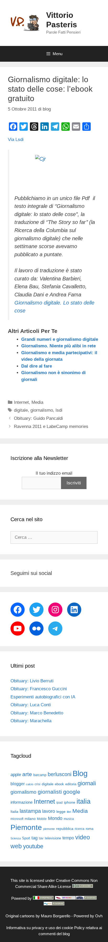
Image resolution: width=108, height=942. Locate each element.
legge (61, 811)
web (16, 846)
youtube (33, 846)
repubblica (64, 828)
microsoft (16, 818)
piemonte (49, 828)
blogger (17, 783)
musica (69, 819)
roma (89, 829)
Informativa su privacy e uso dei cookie (39, 927)
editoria (70, 784)
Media (37, 402)
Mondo (55, 818)
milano (30, 819)
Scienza (15, 838)
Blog (80, 773)
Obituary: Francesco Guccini (38, 688)
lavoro (48, 811)
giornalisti (50, 792)
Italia (14, 812)
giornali (87, 783)
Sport (26, 838)
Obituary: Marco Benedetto (36, 712)
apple (15, 774)
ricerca (79, 829)
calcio (29, 784)
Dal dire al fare (36, 366)
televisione (53, 838)
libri (69, 811)
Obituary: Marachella (30, 720)
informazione (21, 802)
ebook (59, 784)
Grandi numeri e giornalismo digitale (59, 339)
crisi (37, 784)
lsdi (59, 410)
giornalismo (41, 410)
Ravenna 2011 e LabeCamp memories (51, 426)
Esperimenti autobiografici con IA (42, 696)
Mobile (42, 819)
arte (27, 774)
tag (34, 837)
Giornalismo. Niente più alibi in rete (58, 345)
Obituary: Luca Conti (30, 704)
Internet (21, 402)
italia (83, 801)
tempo (68, 837)
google (71, 792)
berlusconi (59, 774)
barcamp (39, 775)
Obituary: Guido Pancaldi (38, 418)
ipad (59, 802)
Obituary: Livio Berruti (31, 680)
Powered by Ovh (88, 916)
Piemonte (26, 827)
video (82, 837)
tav (41, 838)
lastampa (30, 811)
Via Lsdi (16, 139)
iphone (69, 802)
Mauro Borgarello (55, 916)
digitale (21, 410)
